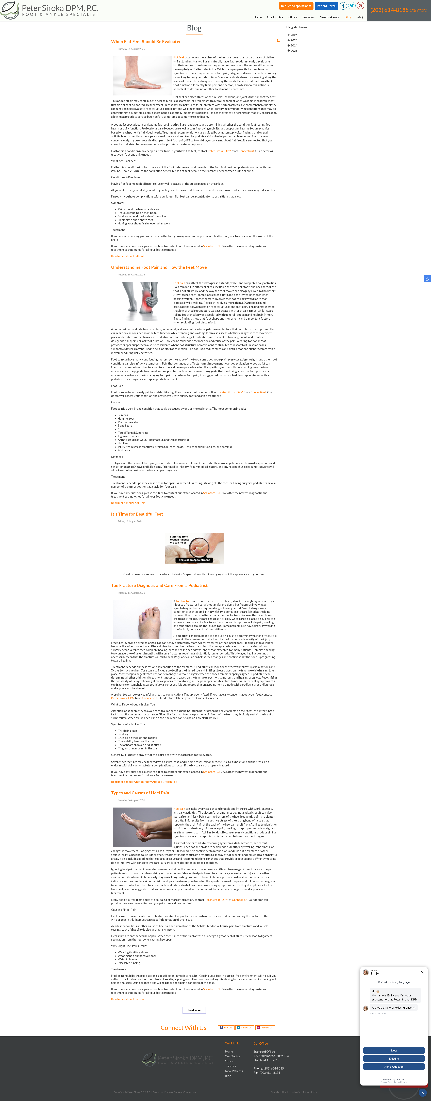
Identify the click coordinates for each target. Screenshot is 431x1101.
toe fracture (183, 601)
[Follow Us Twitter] (352, 8)
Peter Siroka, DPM (219, 151)
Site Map (275, 1092)
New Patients (330, 17)
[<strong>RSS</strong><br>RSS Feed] (278, 40)
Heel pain (179, 808)
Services (309, 17)
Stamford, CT (212, 246)
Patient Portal (326, 6)
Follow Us (246, 1027)
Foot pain (179, 283)
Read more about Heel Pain (128, 999)
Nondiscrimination (291, 1092)
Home (257, 17)
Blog (348, 17)
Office (292, 17)
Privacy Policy (310, 1092)
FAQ (359, 17)
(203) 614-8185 (389, 10)
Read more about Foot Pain (128, 503)
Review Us (267, 1027)
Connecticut (246, 151)
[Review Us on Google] (360, 8)
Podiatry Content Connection (180, 1092)
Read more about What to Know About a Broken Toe (144, 781)
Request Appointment (296, 6)
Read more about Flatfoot (127, 256)
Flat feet (178, 57)
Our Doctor (275, 17)
